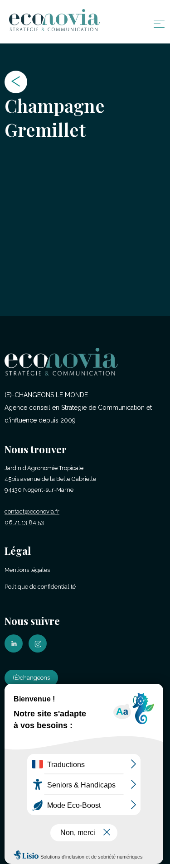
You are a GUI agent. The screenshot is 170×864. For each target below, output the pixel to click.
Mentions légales (27, 569)
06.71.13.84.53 (24, 522)
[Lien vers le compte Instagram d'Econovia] (40, 650)
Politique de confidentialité (40, 586)
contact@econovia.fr (32, 511)
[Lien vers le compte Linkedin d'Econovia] (16, 650)
